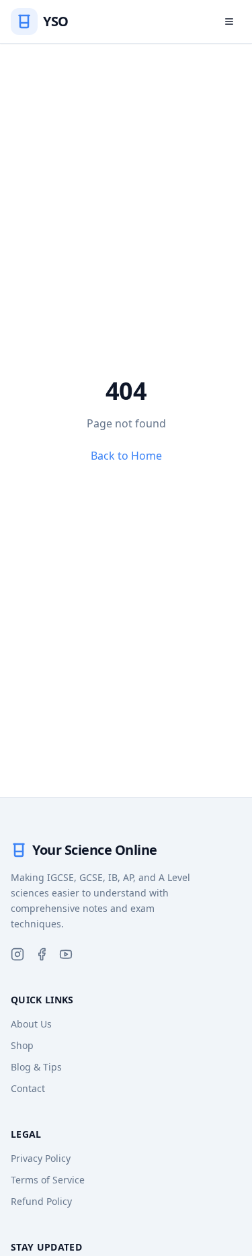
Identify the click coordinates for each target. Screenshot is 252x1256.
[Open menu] (229, 21)
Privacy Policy (41, 1158)
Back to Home (126, 455)
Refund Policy (41, 1201)
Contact (28, 1088)
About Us (31, 1023)
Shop (22, 1045)
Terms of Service (48, 1179)
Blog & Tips (36, 1066)
